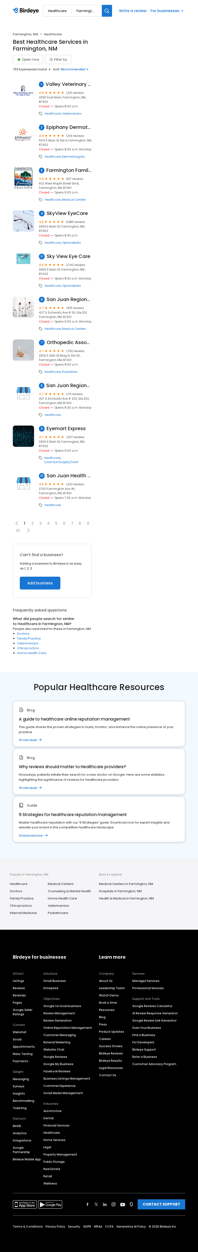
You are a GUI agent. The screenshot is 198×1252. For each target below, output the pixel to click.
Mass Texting (23, 1054)
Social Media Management (63, 1093)
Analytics (20, 1133)
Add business (40, 583)
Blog (102, 1017)
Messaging (21, 1079)
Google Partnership (21, 1150)
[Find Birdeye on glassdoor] (131, 1204)
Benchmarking (23, 1101)
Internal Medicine (23, 913)
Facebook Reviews (57, 1071)
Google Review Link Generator (154, 1020)
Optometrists (71, 243)
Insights (19, 1093)
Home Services (54, 1140)
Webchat (20, 1032)
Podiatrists (70, 372)
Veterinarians (72, 114)
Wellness (50, 1183)
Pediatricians (58, 913)
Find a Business (143, 1035)
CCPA (109, 1226)
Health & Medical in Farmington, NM (126, 898)
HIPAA (98, 1226)
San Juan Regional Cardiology (69, 299)
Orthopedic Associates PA (69, 342)
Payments (20, 1061)
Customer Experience (59, 1086)
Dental (48, 1118)
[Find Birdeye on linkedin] (105, 1204)
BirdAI (17, 1126)
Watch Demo (109, 995)
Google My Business (58, 1064)
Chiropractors (28, 648)
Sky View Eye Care (68, 256)
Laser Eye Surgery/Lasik (61, 462)
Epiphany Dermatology (69, 127)
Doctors (23, 633)
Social (17, 1039)
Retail (47, 1176)
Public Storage (54, 1162)
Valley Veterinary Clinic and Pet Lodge (69, 84)
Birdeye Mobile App (27, 1159)
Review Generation (57, 1020)
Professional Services (148, 988)
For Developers (143, 1042)
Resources (106, 1010)
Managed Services (145, 981)
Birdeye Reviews (111, 1053)
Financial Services (56, 1125)
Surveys (18, 1086)
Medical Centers (74, 200)
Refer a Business (144, 1057)
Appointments (24, 1047)
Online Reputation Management (67, 1028)
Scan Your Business (146, 1028)
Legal (47, 1147)
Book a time (108, 1003)
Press (103, 1024)
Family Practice (29, 638)
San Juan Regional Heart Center (69, 386)
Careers (105, 1039)
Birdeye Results (110, 1061)
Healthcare (53, 114)
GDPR (87, 1226)
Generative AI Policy (131, 1226)
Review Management (59, 1013)
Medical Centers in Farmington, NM (126, 884)
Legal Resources (111, 1068)
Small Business (54, 981)
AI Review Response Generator (155, 1013)
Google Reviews (55, 1057)
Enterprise (50, 988)
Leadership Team (112, 988)
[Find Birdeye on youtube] (122, 1204)
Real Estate (51, 1169)
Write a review (133, 11)
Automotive (52, 1111)
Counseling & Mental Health (69, 891)
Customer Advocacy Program (154, 1064)
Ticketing (20, 1108)
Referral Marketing (56, 1042)
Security (74, 1226)
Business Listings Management (66, 1078)
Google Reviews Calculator (152, 1006)
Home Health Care (31, 653)
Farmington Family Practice (69, 170)
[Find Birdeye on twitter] (96, 1204)
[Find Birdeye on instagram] (113, 1204)
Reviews (19, 988)
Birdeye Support (144, 1049)
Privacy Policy (55, 1226)
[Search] (107, 11)
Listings (18, 981)
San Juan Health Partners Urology (69, 476)
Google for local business (62, 1006)
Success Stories (110, 1046)
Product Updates (111, 1032)
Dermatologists (73, 157)
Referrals (19, 995)
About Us (106, 981)
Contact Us (107, 1075)
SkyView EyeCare (67, 213)
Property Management (60, 1154)
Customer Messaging (59, 1035)
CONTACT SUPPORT (161, 1204)
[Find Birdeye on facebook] (88, 1204)
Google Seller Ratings (22, 1012)
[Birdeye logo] (27, 10)
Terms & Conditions (28, 1226)
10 (18, 530)
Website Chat (53, 1049)
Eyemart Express (66, 429)
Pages (17, 1003)
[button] (28, 530)
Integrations (22, 1140)
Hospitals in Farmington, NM (120, 891)
